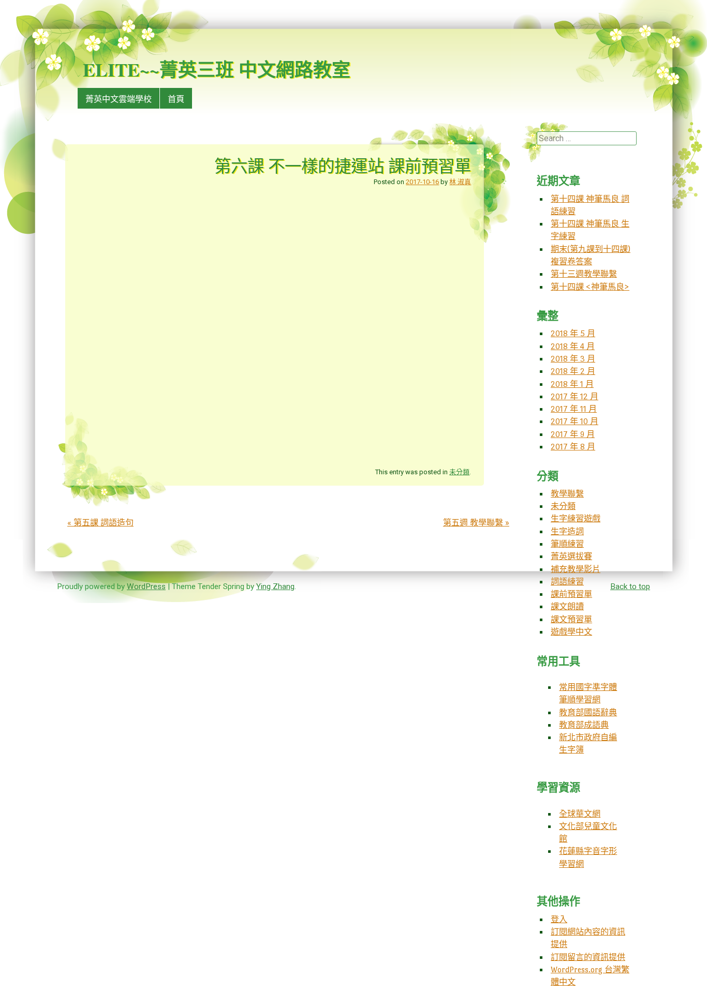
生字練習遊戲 (575, 518)
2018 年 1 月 (572, 384)
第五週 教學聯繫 (476, 523)
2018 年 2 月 (573, 371)
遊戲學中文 (571, 631)
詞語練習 (567, 581)
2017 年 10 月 (574, 421)
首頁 (176, 99)
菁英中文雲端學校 (118, 99)
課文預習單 (571, 619)
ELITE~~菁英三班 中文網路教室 (216, 69)
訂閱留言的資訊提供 (588, 957)
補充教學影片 (575, 569)
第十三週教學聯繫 (584, 273)
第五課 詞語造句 (100, 523)
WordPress (146, 586)
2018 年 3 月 (573, 358)
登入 (559, 919)
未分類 (459, 472)
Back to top (630, 586)
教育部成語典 (584, 724)
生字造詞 (567, 531)
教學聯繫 (567, 493)
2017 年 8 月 (573, 446)
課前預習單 (571, 594)
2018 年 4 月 (573, 346)
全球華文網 (579, 813)
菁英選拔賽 (571, 556)
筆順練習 (567, 543)
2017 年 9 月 (573, 434)
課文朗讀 (567, 606)
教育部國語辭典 (588, 712)
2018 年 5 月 (573, 333)
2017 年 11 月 (574, 408)
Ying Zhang (275, 586)
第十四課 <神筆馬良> (590, 286)
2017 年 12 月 (574, 396)
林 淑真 (460, 182)
